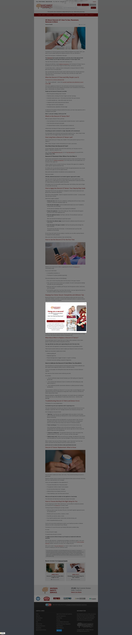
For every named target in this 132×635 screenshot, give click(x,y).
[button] (2, 633)
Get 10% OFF (55, 321)
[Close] (85, 303)
